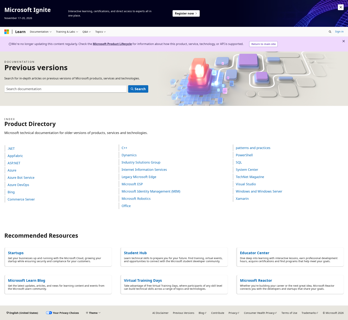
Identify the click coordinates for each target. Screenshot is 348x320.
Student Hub (135, 252)
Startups (16, 252)
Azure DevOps (18, 185)
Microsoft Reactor (256, 280)
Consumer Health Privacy (259, 313)
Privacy (233, 313)
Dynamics (129, 155)
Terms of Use (289, 313)
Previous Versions (183, 313)
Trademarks (309, 313)
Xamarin (242, 198)
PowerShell (244, 155)
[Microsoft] (6, 31)
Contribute (217, 313)
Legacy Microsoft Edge (139, 177)
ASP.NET (14, 163)
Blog (201, 313)
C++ (124, 148)
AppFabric (15, 156)
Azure (12, 170)
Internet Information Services (144, 169)
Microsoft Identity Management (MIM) (151, 191)
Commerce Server (21, 199)
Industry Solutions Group (141, 162)
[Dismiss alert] (341, 7)
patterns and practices (253, 148)
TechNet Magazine (250, 177)
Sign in (339, 31)
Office (126, 206)
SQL (239, 162)
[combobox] (65, 89)
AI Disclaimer (160, 313)
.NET (11, 148)
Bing (11, 192)
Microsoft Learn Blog (26, 280)
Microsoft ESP (132, 184)
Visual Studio (246, 184)
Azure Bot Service (21, 177)
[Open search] (330, 31)
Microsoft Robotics (136, 198)
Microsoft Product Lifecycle (112, 44)
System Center (247, 169)
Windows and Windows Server (259, 191)
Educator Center (254, 252)
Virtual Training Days (143, 280)
